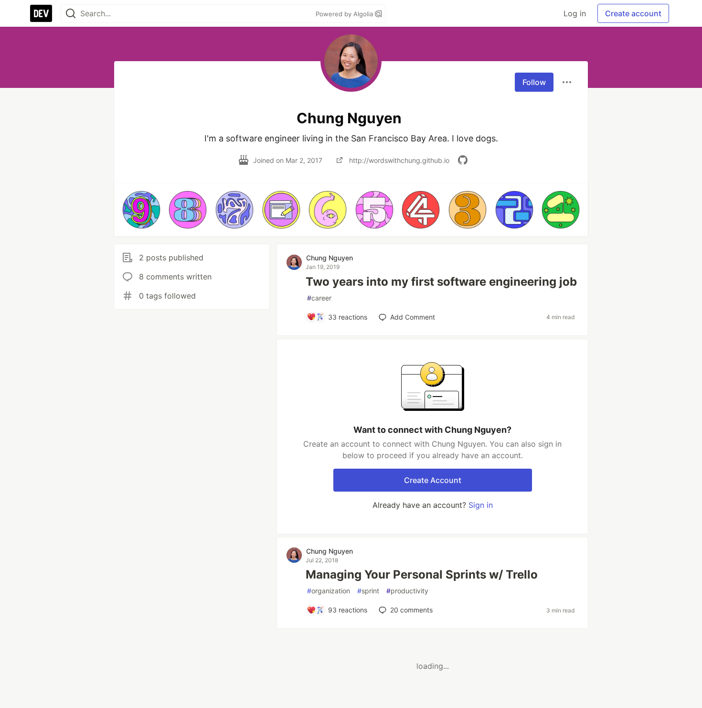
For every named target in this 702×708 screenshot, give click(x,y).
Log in (575, 13)
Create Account (432, 480)
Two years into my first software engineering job (441, 282)
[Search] (70, 13)
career (319, 298)
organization (328, 591)
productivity (407, 591)
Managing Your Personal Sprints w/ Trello (422, 574)
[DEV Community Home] (41, 13)
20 (411, 610)
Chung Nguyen (329, 258)
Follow (534, 82)
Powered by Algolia (345, 14)
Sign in (480, 505)
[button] (141, 210)
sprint (368, 591)
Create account (633, 13)
